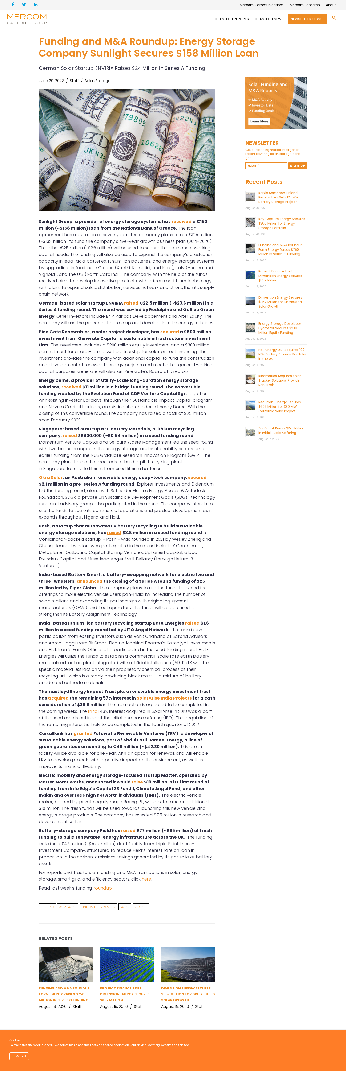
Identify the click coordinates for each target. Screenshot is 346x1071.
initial (93, 711)
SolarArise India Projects (164, 698)
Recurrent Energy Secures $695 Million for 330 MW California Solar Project (279, 406)
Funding (47, 907)
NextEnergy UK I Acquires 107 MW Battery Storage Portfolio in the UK (282, 354)
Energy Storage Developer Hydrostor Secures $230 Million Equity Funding (279, 328)
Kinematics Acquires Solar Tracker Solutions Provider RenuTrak (279, 380)
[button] (334, 19)
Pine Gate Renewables (98, 907)
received (182, 221)
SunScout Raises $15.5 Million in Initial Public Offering (281, 430)
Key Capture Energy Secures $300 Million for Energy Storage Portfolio (281, 223)
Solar (89, 80)
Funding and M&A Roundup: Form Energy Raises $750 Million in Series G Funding (64, 994)
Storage (103, 80)
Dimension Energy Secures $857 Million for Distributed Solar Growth (188, 994)
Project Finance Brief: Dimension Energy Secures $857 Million (124, 994)
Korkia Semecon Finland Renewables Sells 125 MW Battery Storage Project (278, 197)
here (146, 879)
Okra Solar (67, 907)
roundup (102, 888)
